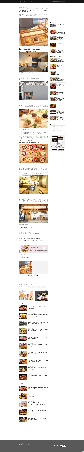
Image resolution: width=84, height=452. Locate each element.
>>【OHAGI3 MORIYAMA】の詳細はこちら (25, 140)
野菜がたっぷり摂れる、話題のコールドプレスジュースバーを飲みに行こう (30, 242)
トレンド (39, 8)
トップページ (21, 443)
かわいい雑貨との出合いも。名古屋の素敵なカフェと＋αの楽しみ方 (29, 238)
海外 (61, 126)
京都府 (61, 130)
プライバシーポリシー (31, 447)
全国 (54, 126)
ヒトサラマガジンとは (26, 1)
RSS (31, 1)
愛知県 (54, 130)
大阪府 (61, 128)
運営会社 (29, 444)
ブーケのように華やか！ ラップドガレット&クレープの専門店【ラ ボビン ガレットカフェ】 (33, 240)
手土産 (36, 8)
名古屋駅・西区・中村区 (31, 8)
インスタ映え (46, 8)
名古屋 (42, 8)
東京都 (54, 128)
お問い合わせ (30, 443)
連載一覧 (20, 444)
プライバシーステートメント (32, 448)
